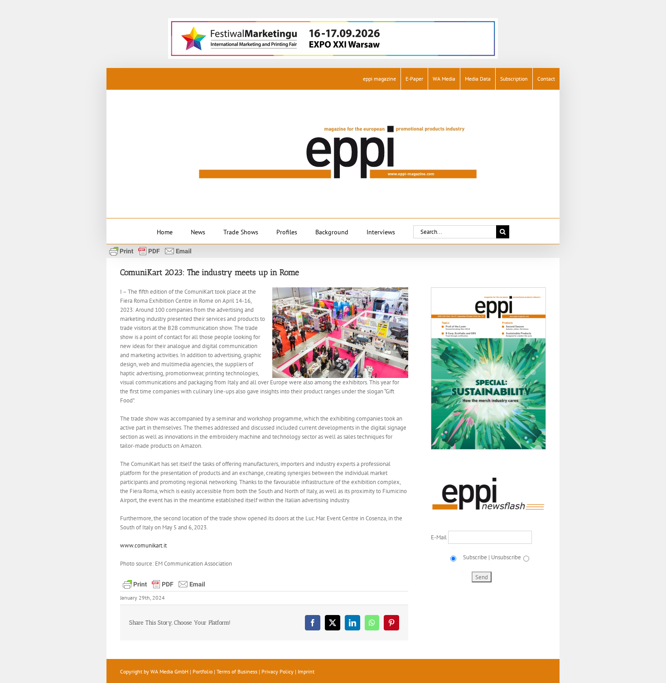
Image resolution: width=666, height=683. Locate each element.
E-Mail (439, 537)
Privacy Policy (277, 671)
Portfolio (202, 671)
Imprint (306, 671)
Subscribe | (475, 557)
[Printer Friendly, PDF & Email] (150, 251)
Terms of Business (237, 671)
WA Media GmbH (169, 671)
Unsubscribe (506, 557)
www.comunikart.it (143, 545)
